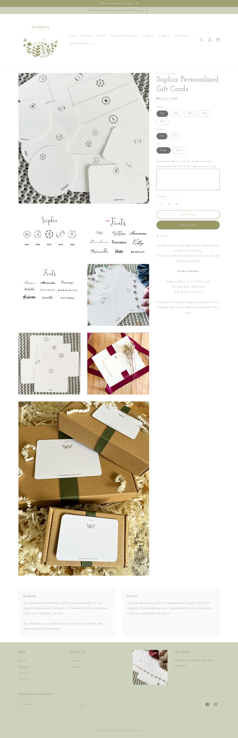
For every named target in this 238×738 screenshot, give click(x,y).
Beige (163, 150)
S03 (190, 113)
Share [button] (164, 236)
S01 (162, 113)
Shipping (23, 667)
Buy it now (188, 225)
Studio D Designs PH (113, 731)
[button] (124, 36)
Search (22, 660)
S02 (176, 113)
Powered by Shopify (132, 731)
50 (162, 136)
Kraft (179, 150)
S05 (162, 122)
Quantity (161, 197)
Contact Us (24, 679)
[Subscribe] (80, 704)
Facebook (75, 667)
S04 (204, 113)
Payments (23, 673)
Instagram (76, 660)
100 (175, 136)
